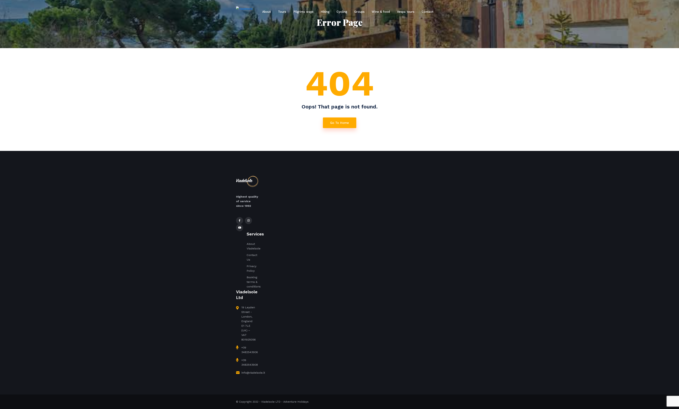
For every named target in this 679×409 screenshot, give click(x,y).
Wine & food (381, 11)
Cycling (341, 11)
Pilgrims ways (303, 11)
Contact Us (252, 257)
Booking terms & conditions (254, 282)
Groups (359, 11)
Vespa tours (405, 11)
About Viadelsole (253, 246)
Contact (427, 11)
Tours (282, 11)
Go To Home (339, 123)
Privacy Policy (251, 268)
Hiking (325, 11)
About (266, 11)
